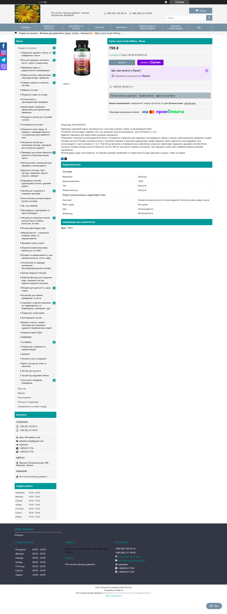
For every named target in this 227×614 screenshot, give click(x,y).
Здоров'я (26, 354)
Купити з (145, 62)
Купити (122, 62)
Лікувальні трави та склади (34, 95)
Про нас (99, 27)
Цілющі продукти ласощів (34, 273)
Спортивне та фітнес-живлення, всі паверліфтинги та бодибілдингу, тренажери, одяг (36, 306)
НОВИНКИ (26, 337)
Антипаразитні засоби (32, 318)
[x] (65, 159)
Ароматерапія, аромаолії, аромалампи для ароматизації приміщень (36, 110)
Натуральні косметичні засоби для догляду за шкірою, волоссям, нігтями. (36, 221)
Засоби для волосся (31, 371)
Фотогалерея (24, 397)
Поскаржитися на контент (114, 593)
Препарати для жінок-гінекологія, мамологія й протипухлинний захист (37, 155)
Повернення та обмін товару (147, 27)
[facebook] (62, 159)
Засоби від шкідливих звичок (35, 375)
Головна (25, 27)
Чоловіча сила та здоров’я (34, 359)
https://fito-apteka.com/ (29, 437)
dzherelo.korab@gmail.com (31, 441)
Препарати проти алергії (33, 243)
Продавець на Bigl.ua (113, 590)
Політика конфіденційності (139, 593)
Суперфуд (26, 342)
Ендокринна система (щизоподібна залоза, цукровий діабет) (36, 183)
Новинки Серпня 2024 (32, 332)
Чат (216, 606)
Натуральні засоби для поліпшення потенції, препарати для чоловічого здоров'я (36, 145)
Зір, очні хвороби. (30, 206)
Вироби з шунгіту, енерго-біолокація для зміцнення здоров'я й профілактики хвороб (37, 325)
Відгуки (21, 393)
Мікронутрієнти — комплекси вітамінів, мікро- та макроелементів (35, 235)
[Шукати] (209, 18)
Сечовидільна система (32, 124)
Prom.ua (128, 587)
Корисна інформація (175, 27)
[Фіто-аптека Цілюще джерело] (27, 22)
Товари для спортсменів (33, 313)
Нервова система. (30, 90)
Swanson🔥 (86, 33)
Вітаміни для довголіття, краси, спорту (59, 33)
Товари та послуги (49, 27)
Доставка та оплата (76, 27)
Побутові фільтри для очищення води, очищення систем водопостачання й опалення (37, 280)
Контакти (121, 27)
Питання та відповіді (28, 402)
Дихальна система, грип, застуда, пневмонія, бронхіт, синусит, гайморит (35, 173)
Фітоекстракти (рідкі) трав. (34, 228)
